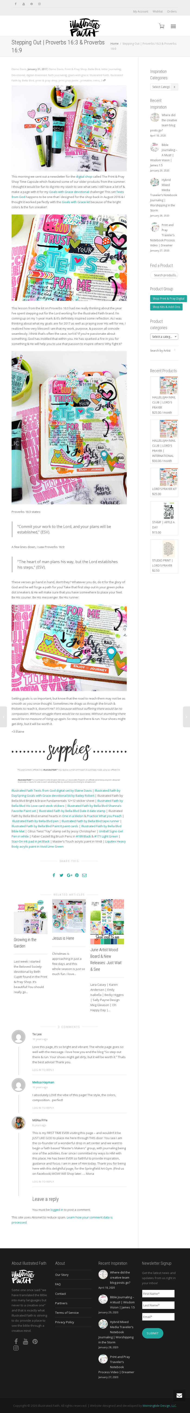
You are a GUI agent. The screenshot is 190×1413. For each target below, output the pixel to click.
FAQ (58, 1284)
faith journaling (57, 75)
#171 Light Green (106, 836)
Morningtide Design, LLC (159, 1406)
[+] (31, 916)
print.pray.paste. (69, 80)
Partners (61, 1303)
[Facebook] (15, 4)
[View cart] (161, 26)
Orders (172, 11)
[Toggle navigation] (173, 26)
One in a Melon (72, 816)
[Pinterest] (31, 4)
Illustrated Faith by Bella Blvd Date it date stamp (72, 811)
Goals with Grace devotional (69, 192)
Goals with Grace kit (76, 202)
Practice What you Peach (104, 816)
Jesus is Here (63, 938)
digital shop (84, 176)
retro (96, 80)
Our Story (62, 1275)
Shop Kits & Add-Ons (166, 307)
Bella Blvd (94, 69)
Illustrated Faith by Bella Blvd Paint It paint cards (45, 826)
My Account (140, 11)
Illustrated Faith (99, 75)
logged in (57, 1210)
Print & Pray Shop (76, 69)
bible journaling (111, 69)
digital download (36, 75)
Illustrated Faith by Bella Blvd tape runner (90, 821)
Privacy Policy (64, 1322)
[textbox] (164, 337)
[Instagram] (39, 4)
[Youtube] (23, 4)
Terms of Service (67, 1313)
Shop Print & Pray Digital (168, 299)
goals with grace (78, 75)
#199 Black (83, 836)
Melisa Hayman (43, 1082)
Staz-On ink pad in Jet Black (31, 841)
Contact (60, 1294)
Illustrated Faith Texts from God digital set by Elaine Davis (52, 790)
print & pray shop (46, 80)
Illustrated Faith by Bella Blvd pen (35, 821)
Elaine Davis (56, 69)
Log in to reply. (43, 1070)
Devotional (18, 75)
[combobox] (164, 336)
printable (86, 80)
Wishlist (158, 11)
